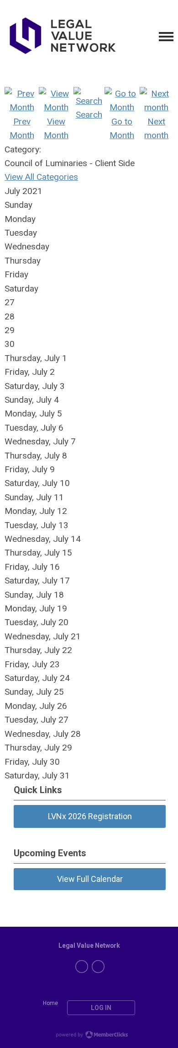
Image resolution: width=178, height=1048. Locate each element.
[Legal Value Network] (62, 36)
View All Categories (41, 177)
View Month (56, 128)
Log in (101, 1007)
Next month (156, 128)
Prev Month (22, 128)
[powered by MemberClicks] (89, 1036)
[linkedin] (98, 966)
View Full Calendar (90, 879)
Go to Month (122, 128)
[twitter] (81, 966)
